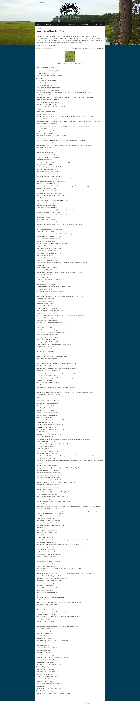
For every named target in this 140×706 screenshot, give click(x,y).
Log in (43, 2)
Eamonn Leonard (90, 48)
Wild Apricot (88, 703)
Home (38, 28)
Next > (47, 48)
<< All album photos (43, 45)
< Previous (41, 48)
